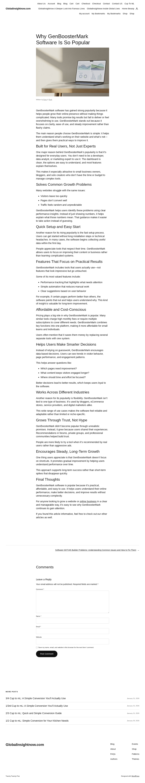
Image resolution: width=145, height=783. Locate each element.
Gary (45, 100)
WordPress (135, 776)
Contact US (117, 3)
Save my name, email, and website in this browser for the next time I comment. (66, 647)
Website (39, 637)
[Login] (136, 8)
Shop (125, 13)
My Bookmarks (98, 13)
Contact (106, 3)
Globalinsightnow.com (18, 8)
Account (51, 3)
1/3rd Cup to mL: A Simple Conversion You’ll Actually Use (37, 706)
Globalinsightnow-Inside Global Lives (103, 8)
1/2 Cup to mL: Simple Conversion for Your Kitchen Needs (37, 720)
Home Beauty (128, 8)
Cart (71, 3)
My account (84, 13)
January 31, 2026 (133, 698)
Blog (59, 3)
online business (88, 501)
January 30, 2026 (133, 721)
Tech (50, 100)
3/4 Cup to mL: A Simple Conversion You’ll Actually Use (36, 698)
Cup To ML (129, 3)
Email (38, 627)
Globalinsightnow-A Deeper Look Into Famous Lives (61, 8)
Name (38, 616)
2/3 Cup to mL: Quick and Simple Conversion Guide (34, 713)
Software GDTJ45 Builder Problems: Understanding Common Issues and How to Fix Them (95, 550)
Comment (40, 589)
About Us (41, 3)
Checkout (86, 3)
